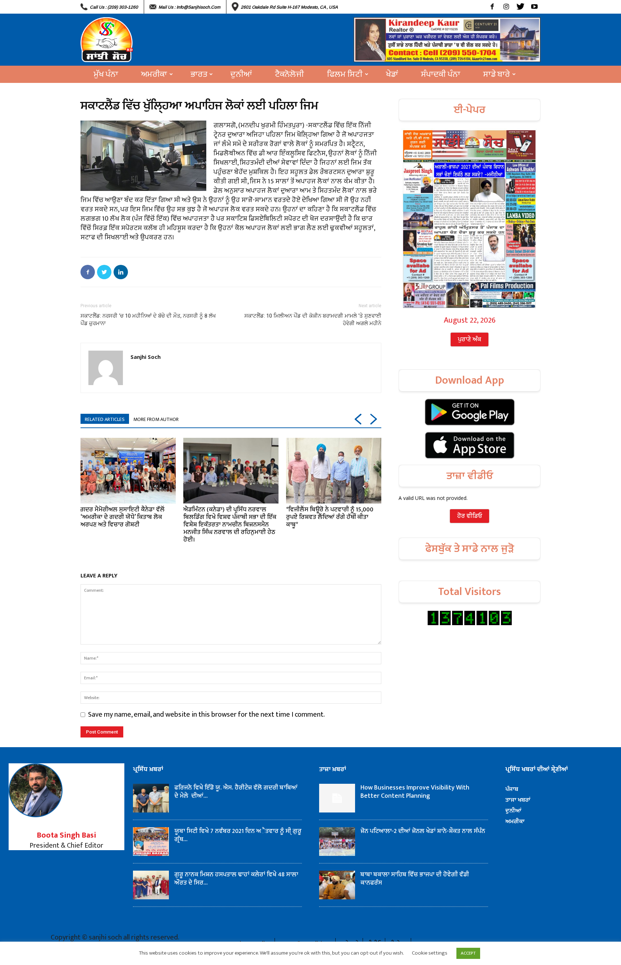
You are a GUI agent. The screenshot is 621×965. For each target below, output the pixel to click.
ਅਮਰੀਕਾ (154, 74)
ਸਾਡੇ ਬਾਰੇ (496, 74)
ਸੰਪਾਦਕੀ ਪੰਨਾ (440, 74)
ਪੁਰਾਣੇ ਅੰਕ (469, 339)
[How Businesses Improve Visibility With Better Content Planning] (337, 798)
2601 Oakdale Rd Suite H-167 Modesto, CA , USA (289, 7)
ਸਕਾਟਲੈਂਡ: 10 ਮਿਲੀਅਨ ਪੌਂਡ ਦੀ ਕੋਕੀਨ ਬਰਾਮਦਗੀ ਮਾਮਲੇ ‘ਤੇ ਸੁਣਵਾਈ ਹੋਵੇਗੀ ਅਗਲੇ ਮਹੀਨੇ (312, 320)
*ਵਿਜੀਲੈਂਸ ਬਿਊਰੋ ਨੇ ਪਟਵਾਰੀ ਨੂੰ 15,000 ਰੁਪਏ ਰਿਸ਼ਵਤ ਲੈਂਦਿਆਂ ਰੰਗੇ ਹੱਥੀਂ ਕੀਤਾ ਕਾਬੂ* (329, 517)
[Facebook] (492, 7)
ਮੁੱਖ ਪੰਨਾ (106, 74)
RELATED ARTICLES (105, 419)
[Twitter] (520, 7)
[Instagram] (506, 7)
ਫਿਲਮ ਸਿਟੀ (345, 74)
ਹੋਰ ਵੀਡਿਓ (469, 516)
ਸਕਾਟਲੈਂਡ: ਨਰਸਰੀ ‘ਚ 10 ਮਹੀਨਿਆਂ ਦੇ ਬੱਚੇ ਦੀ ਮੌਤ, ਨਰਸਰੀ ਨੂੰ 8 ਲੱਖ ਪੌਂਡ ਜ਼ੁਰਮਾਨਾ (148, 320)
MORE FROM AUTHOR (156, 419)
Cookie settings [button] (429, 952)
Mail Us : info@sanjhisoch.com (189, 7)
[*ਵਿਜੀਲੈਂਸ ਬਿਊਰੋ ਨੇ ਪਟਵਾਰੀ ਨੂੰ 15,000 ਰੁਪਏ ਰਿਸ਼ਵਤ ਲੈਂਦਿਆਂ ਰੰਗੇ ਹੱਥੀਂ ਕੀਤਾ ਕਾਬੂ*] (333, 470)
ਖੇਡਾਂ (392, 74)
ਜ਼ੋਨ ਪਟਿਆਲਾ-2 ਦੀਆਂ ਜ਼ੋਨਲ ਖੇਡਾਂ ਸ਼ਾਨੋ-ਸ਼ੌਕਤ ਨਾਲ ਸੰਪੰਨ (422, 831)
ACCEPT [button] (468, 953)
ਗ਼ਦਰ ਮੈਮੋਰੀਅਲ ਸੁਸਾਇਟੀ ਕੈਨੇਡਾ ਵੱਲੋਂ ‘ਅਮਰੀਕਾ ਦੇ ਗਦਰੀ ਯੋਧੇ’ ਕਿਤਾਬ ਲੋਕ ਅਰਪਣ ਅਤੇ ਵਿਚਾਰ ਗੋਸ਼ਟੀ (122, 517)
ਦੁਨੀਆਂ (241, 74)
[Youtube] (534, 7)
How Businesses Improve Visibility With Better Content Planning (414, 791)
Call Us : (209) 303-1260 (114, 7)
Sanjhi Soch (145, 356)
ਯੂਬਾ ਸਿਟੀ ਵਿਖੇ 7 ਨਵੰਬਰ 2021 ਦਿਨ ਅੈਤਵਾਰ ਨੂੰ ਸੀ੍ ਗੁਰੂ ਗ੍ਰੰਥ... (238, 835)
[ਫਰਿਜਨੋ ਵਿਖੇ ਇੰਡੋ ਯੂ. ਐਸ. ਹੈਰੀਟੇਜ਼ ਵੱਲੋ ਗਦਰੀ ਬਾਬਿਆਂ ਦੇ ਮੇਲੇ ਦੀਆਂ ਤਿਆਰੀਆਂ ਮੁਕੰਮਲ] (151, 798)
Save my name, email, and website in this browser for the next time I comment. (206, 714)
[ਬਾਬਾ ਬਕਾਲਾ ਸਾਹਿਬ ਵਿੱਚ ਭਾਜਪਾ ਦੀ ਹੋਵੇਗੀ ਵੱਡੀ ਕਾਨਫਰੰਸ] (337, 885)
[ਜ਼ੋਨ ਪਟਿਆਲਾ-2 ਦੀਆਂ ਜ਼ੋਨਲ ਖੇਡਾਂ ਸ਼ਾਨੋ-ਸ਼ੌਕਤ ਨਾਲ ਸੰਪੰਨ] (337, 841)
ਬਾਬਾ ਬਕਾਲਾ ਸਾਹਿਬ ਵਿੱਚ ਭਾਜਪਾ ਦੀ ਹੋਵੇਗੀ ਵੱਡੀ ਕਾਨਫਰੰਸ (414, 878)
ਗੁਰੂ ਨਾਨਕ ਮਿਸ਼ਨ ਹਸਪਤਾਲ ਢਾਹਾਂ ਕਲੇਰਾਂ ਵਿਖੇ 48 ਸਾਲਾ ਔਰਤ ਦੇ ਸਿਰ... (236, 878)
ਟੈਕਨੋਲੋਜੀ (289, 74)
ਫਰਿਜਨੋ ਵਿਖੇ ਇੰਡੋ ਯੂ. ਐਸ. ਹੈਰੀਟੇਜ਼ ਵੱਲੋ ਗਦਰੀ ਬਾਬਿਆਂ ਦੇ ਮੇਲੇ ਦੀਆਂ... (236, 791)
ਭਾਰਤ (198, 74)
